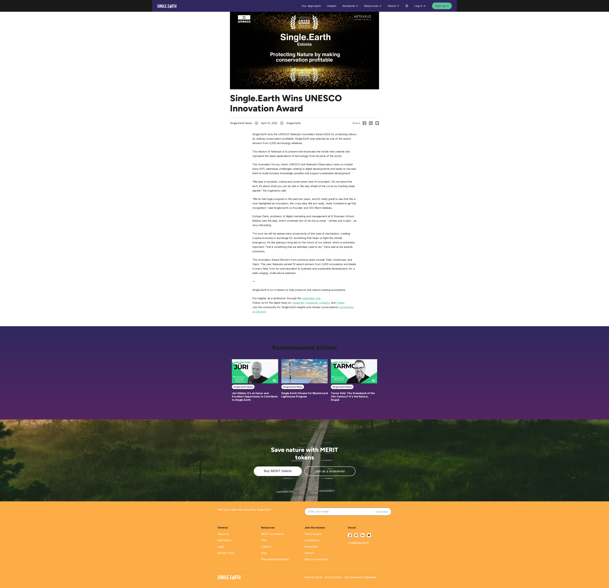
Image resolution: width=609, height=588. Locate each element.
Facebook (312, 302)
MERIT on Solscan (272, 533)
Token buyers (312, 533)
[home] (166, 6)
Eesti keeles (225, 540)
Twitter (340, 302)
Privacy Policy (333, 577)
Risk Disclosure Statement (360, 577)
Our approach (311, 5)
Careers (309, 553)
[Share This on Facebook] (364, 123)
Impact (331, 5)
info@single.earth (358, 542)
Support (266, 546)
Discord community (316, 559)
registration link (311, 298)
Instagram (298, 302)
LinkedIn (324, 302)
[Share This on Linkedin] (371, 123)
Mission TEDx (226, 553)
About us (223, 533)
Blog (263, 553)
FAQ (263, 540)
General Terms (313, 577)
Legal (221, 546)
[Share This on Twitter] (377, 123)
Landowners (311, 540)
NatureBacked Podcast (275, 559)
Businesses (311, 546)
